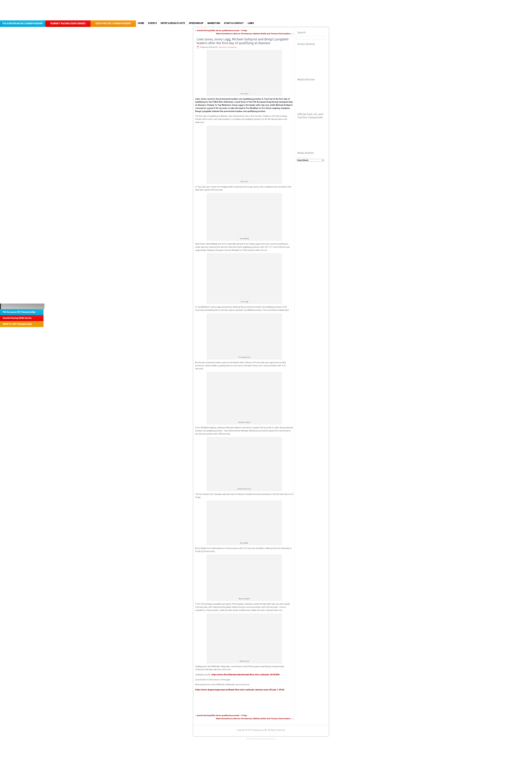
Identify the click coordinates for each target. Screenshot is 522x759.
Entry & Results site (173, 23)
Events (152, 23)
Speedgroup (196, 23)
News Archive (302, 158)
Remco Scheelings (229, 47)
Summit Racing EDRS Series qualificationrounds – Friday (222, 30)
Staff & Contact (234, 23)
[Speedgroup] (22, 306)
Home (141, 23)
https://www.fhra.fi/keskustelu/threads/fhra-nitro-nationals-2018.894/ (245, 674)
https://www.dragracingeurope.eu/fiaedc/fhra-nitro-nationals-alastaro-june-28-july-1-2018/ (239, 689)
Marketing (213, 23)
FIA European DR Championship (23, 23)
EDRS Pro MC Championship (113, 23)
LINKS (251, 23)
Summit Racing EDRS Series (68, 23)
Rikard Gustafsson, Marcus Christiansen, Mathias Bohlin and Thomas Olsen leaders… (254, 33)
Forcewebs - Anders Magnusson (265, 739)
